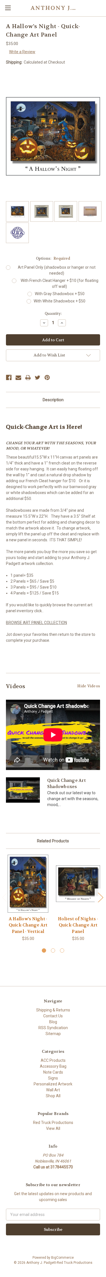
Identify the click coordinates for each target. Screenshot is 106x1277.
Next (100, 897)
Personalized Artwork (53, 1084)
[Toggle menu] (8, 7)
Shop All (53, 1096)
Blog (53, 1022)
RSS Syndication (53, 1027)
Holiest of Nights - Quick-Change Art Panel (78, 925)
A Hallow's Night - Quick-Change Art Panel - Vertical (28, 925)
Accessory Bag (53, 1066)
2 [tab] (53, 950)
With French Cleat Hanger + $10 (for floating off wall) (59, 283)
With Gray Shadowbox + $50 (60, 293)
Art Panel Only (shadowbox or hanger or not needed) (57, 270)
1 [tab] (44, 950)
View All (53, 1128)
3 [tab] (62, 950)
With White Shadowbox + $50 (59, 301)
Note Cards (53, 1072)
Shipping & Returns (53, 1010)
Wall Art (53, 1090)
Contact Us (53, 1016)
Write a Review (22, 52)
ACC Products (53, 1060)
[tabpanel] (28, 898)
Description (53, 399)
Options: (53, 258)
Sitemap (53, 1033)
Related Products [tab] (53, 840)
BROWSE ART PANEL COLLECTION (36, 622)
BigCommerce (62, 1258)
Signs (53, 1078)
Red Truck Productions (53, 1122)
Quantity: (53, 313)
